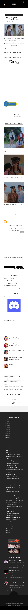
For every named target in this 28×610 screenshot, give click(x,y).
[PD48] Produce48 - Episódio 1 (16, 560)
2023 (6, 435)
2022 (6, 433)
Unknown (12, 221)
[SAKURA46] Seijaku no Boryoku (13, 497)
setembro (8, 523)
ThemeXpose (14, 608)
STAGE (11, 389)
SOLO (21, 389)
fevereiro (8, 441)
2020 (6, 429)
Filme (22, 386)
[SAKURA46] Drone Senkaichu (13, 498)
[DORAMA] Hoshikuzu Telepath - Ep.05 (14, 469)
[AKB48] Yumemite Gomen (12, 467)
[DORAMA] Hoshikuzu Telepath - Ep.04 (14, 454)
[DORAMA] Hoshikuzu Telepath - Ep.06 (14, 485)
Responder (22, 232)
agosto (7, 452)
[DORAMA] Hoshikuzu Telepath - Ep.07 (14, 500)
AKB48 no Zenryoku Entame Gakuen (11, 386)
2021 (6, 431)
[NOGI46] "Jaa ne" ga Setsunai (12, 484)
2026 (6, 532)
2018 (6, 425)
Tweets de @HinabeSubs (9, 320)
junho (7, 448)
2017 (6, 423)
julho (7, 450)
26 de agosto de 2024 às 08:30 (15, 223)
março (7, 443)
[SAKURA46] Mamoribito (11, 519)
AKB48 (7, 14)
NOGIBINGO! (18, 376)
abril (7, 444)
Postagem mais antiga (19, 268)
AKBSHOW (12, 376)
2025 (6, 530)
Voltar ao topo (14, 599)
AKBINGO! (6, 376)
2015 (6, 419)
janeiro (8, 439)
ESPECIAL (6, 389)
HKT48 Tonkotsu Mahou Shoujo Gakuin (12, 381)
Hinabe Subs (16, 114)
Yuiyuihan (18, 52)
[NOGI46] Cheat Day (10, 495)
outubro (8, 524)
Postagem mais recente (9, 266)
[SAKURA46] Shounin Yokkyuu (13, 517)
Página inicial (19, 266)
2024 (6, 437)
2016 (6, 421)
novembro (8, 526)
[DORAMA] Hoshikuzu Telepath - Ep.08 (14, 521)
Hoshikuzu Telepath (16, 14)
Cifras (16, 389)
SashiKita (6, 384)
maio (7, 446)
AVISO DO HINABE (13, 364)
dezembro (8, 528)
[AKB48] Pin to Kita (10, 482)
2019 (6, 427)
